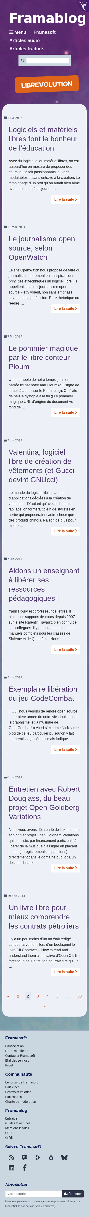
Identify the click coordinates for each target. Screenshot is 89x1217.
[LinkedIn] (11, 1170)
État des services (17, 1060)
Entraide (11, 1118)
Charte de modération (20, 1101)
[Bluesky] (64, 1160)
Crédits (10, 1138)
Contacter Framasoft (20, 1055)
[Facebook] (25, 1170)
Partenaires (13, 1097)
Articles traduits (26, 48)
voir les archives (45, 1206)
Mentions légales (17, 1128)
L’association (14, 1046)
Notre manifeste (16, 1051)
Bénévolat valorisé (18, 1092)
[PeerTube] (38, 1160)
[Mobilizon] (51, 1160)
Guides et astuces (17, 1123)
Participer (12, 1087)
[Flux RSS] (11, 1160)
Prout (9, 1065)
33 (80, 996)
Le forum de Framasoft (21, 1082)
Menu (20, 32)
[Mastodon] (25, 1160)
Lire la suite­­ (64, 199)
